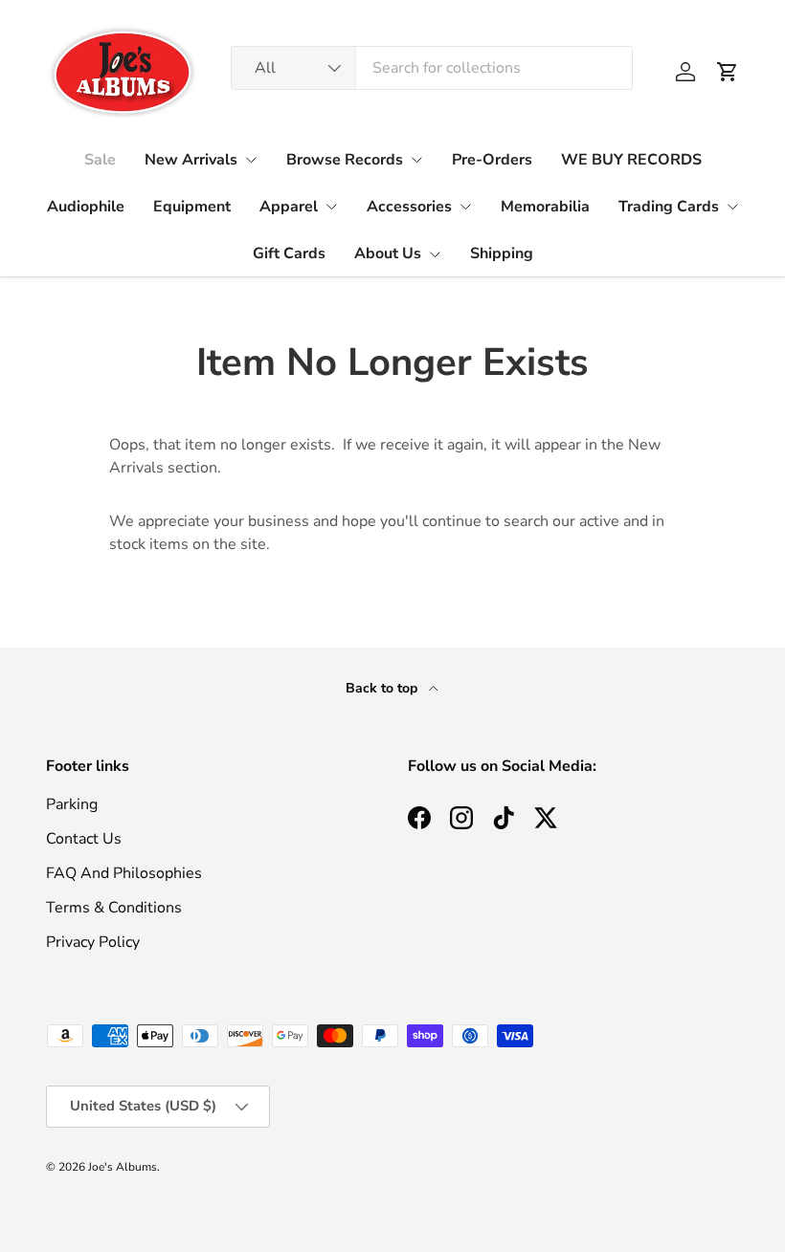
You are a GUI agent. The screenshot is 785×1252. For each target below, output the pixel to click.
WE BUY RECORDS (631, 159)
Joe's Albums (122, 1167)
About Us (387, 253)
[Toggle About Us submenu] (434, 254)
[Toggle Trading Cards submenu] (732, 206)
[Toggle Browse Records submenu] (416, 159)
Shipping (501, 253)
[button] (727, 72)
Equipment (192, 206)
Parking (72, 804)
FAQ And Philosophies (124, 873)
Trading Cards (668, 206)
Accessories (409, 206)
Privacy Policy (93, 942)
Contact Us (84, 838)
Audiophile (85, 206)
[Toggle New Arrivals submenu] (250, 159)
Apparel (288, 206)
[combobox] (432, 68)
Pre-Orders (492, 159)
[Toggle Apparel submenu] (331, 206)
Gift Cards (289, 253)
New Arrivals (191, 159)
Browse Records (344, 159)
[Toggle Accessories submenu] (465, 206)
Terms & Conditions (114, 907)
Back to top (383, 688)
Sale (100, 159)
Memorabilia (545, 206)
